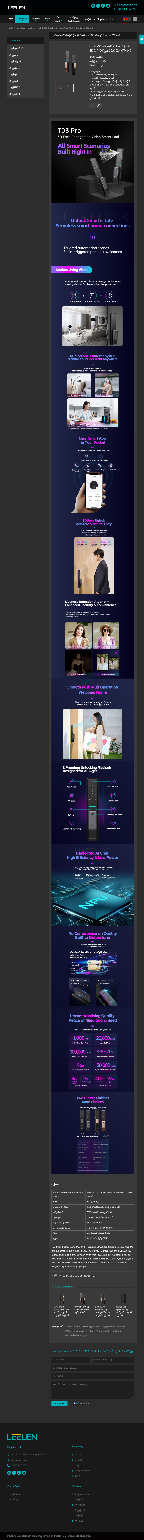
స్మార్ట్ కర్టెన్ (13, 74)
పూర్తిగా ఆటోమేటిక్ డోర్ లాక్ (114, 1327)
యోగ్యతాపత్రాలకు (82, 1470)
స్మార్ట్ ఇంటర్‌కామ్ (16, 48)
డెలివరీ (78, 1454)
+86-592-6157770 (126, 9)
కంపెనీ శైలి (14, 1499)
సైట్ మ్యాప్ (79, 1476)
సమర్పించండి (59, 1403)
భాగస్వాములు (100, 19)
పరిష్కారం (35, 18)
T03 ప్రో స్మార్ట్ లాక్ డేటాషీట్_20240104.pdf (77, 1276)
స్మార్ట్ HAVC (15, 87)
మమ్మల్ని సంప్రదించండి (74, 19)
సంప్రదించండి (14, 1446)
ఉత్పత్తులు (22, 18)
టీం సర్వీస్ (79, 1460)
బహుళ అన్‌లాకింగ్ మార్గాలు (76, 1335)
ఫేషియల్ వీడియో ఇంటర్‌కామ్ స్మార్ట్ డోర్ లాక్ (82, 1327)
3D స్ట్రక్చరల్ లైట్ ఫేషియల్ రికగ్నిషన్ (79, 1331)
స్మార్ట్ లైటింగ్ (14, 68)
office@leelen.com (127, 5)
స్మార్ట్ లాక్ (32, 28)
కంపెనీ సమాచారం (17, 1494)
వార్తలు (47, 18)
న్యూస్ (77, 1465)
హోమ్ (11, 19)
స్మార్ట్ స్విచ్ (13, 81)
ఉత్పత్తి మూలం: (96, 61)
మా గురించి (57, 19)
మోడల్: (93, 65)
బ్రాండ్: (92, 57)
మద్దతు (88, 19)
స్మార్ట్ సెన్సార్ (14, 94)
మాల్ (112, 19)
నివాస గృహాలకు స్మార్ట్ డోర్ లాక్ (109, 1331)
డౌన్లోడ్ (96, 105)
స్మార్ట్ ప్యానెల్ (15, 61)
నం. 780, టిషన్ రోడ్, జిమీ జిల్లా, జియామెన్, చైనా (31, 1454)
